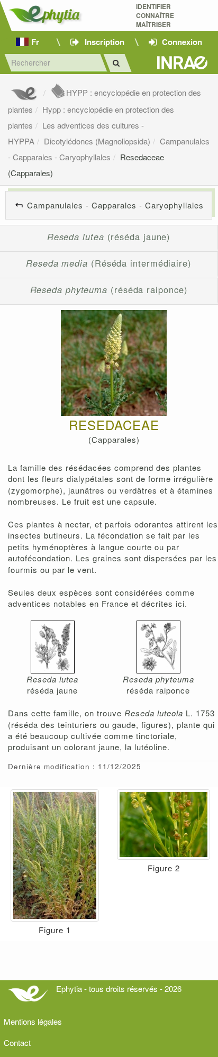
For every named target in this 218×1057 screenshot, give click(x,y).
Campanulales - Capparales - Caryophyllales (115, 205)
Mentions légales (33, 1021)
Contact (17, 1042)
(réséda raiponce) (109, 289)
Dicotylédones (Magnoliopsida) (97, 141)
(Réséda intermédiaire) (109, 263)
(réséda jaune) (109, 236)
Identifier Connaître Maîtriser (155, 15)
